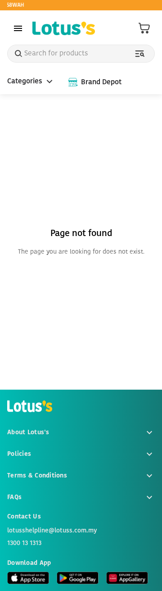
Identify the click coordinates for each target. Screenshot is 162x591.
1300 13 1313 (24, 543)
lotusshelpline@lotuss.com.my (52, 530)
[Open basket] (144, 28)
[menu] (18, 28)
